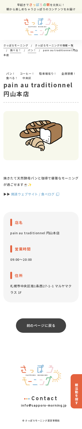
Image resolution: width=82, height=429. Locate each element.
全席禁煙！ (69, 73)
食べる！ (12, 78)
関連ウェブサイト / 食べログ (33, 194)
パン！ (10, 73)
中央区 (27, 78)
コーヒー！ (27, 73)
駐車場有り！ (48, 73)
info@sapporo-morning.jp (44, 406)
